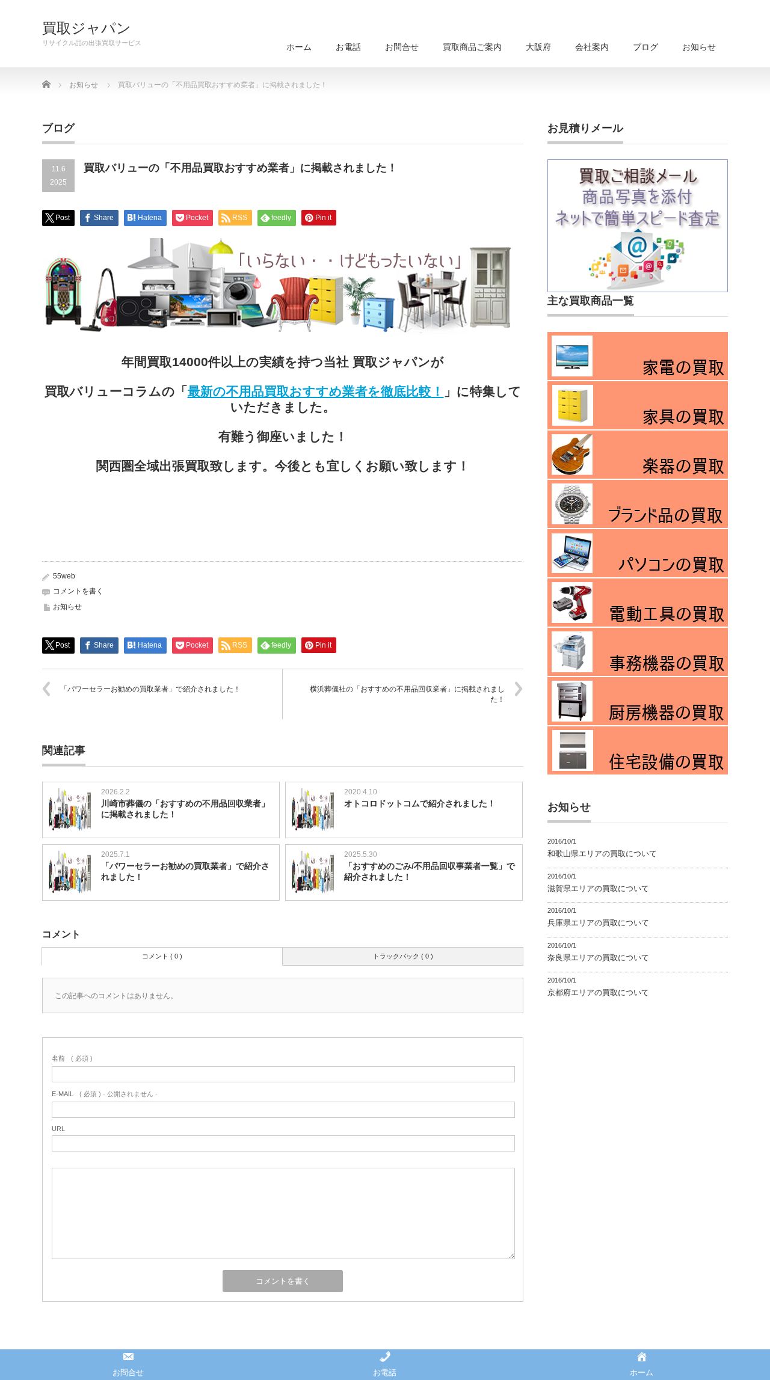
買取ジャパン (86, 28)
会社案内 (592, 47)
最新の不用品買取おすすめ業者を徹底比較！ (316, 391)
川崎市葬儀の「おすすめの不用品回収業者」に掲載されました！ (185, 809)
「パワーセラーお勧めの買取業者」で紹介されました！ (150, 689)
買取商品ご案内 (472, 47)
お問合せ (402, 47)
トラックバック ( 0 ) (403, 956)
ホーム (299, 47)
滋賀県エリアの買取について (598, 888)
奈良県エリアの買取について (598, 957)
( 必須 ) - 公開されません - (105, 1093)
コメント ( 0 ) (162, 956)
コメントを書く (78, 591)
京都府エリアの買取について (598, 992)
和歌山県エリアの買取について (602, 853)
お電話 (348, 47)
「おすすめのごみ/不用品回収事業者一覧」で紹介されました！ (429, 871)
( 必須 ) (72, 1058)
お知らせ (699, 47)
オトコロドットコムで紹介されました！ (420, 803)
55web (64, 576)
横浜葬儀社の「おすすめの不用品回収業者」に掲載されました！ (407, 694)
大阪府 (538, 47)
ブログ (645, 47)
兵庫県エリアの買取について (598, 922)
